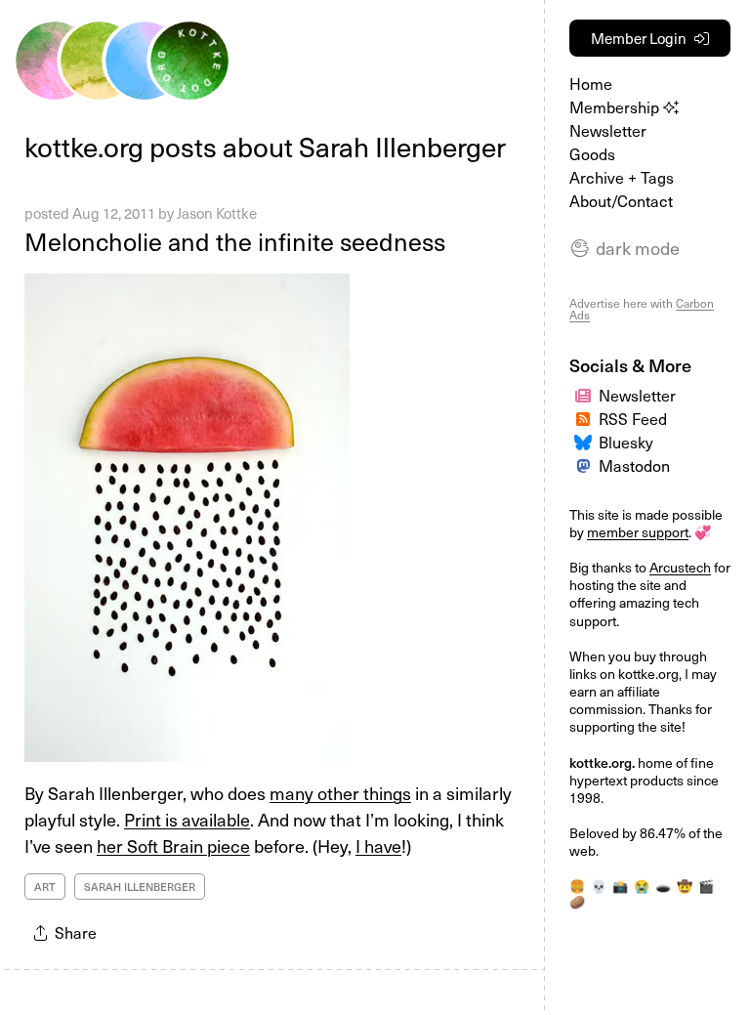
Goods (592, 153)
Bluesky (626, 441)
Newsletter (607, 130)
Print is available (187, 819)
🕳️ (663, 885)
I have (378, 845)
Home (590, 83)
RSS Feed (633, 418)
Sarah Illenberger (139, 886)
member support (637, 532)
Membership (616, 106)
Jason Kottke (217, 213)
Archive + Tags (621, 177)
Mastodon (634, 465)
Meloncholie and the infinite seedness (234, 241)
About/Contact (621, 200)
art (45, 886)
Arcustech (680, 567)
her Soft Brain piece (173, 845)
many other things (340, 793)
